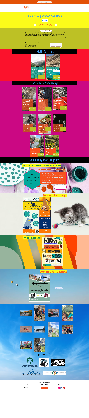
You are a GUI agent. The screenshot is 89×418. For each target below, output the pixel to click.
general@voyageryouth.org (27, 388)
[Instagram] (59, 388)
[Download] (35, 25)
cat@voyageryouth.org (56, 46)
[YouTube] (64, 388)
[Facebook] (61, 388)
